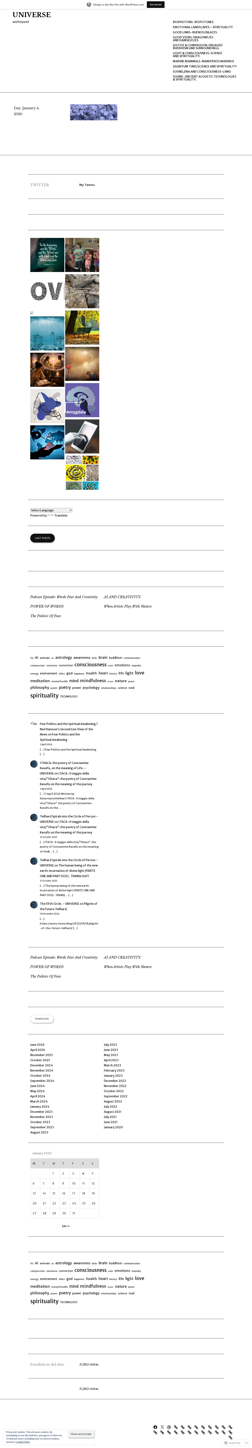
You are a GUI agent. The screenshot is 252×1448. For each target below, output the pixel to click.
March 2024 (39, 1101)
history (113, 673)
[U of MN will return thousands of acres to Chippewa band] (204, 1427)
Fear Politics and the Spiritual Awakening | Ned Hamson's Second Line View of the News (69, 729)
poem (54, 688)
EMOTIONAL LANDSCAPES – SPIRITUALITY (203, 27)
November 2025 (41, 1055)
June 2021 (111, 1122)
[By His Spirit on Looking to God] (82, 292)
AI (36, 657)
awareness (81, 657)
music (110, 681)
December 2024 (41, 1065)
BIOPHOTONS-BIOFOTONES (193, 22)
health (91, 673)
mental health (59, 681)
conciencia (51, 665)
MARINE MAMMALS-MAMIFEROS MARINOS (203, 61)
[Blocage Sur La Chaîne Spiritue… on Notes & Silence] (82, 364)
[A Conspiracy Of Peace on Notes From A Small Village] (82, 328)
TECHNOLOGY (68, 696)
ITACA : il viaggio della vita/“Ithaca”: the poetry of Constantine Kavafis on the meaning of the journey (68, 779)
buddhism (115, 658)
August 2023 (39, 1132)
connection (66, 665)
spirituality (44, 695)
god (69, 673)
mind (74, 680)
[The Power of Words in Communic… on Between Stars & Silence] (82, 255)
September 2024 (42, 1081)
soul (131, 688)
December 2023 (41, 1112)
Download (42, 1018)
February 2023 (114, 1070)
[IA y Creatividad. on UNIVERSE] (82, 437)
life (121, 673)
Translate (61, 515)
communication (132, 658)
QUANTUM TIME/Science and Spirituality (205, 66)
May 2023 (111, 1055)
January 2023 (113, 1075)
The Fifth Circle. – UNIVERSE (59, 904)
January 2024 (39, 1106)
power (76, 688)
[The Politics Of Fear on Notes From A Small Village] (47, 334)
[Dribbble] (170, 1427)
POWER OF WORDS (47, 606)
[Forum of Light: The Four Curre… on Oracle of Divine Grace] (47, 370)
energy (34, 673)
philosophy (39, 687)
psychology (91, 688)
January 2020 (113, 1127)
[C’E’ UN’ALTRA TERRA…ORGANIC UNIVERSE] (177, 1427)
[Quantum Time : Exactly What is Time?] (197, 1427)
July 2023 (110, 1044)
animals (45, 658)
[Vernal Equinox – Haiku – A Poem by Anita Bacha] (231, 1427)
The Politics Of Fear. (46, 616)
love (139, 673)
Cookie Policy (23, 1442)
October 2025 (40, 1060)
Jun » (66, 1226)
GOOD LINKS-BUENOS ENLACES (195, 32)
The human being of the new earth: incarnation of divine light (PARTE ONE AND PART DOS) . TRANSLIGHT (69, 870)
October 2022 (114, 1091)
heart (103, 673)
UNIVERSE (32, 15)
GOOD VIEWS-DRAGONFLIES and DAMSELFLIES (193, 38)
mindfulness (93, 680)
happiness (79, 673)
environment (48, 673)
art (52, 658)
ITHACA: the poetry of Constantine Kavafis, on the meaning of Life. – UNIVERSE (64, 768)
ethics (62, 673)
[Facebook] (156, 1427)
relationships (108, 688)
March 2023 (112, 1065)
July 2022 (110, 1106)
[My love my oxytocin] (211, 1427)
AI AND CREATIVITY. (122, 597)
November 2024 (41, 1070)
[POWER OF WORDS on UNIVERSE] (47, 255)
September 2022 (115, 1096)
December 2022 (115, 1081)
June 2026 (37, 1044)
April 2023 (111, 1060)
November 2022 (115, 1086)
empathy (136, 665)
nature (121, 681)
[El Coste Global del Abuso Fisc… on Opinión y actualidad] (47, 443)
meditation (40, 681)
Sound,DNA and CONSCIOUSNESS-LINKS (202, 71)
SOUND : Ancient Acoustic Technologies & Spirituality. (204, 78)
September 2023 (42, 1127)
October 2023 (40, 1122)
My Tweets (87, 185)
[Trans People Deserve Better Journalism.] (190, 1427)
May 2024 (37, 1091)
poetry (65, 687)
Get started (156, 4)
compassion (37, 665)
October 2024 (40, 1075)
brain (103, 657)
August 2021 (112, 1112)
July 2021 (110, 1117)
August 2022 (113, 1101)
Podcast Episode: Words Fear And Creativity (64, 597)
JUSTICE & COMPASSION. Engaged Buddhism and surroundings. (197, 46)
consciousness (91, 665)
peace (131, 681)
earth (110, 665)
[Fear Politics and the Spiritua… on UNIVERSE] (82, 401)
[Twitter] (163, 1427)
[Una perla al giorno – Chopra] (218, 1427)
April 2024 (37, 1096)
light (129, 673)
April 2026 (37, 1050)
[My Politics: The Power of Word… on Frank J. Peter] (47, 292)
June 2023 (111, 1050)
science (122, 688)
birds (94, 658)
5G (31, 658)
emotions (122, 665)
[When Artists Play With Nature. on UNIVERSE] (82, 473)
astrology (63, 657)
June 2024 (37, 1086)
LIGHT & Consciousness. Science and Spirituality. (197, 54)
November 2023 (41, 1117)
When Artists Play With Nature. (128, 606)
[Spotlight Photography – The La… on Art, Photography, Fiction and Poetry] (31, 313)
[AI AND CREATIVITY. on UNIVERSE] (47, 407)
